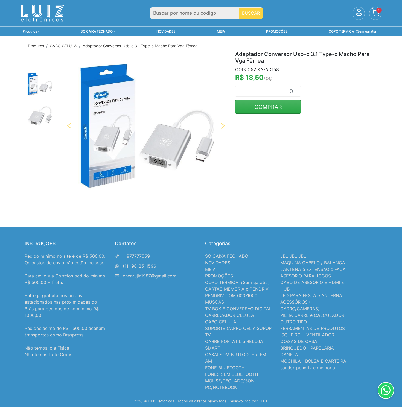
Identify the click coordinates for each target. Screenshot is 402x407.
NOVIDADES (166, 31)
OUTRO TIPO (293, 321)
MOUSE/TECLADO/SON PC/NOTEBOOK (229, 384)
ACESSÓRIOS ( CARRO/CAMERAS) (300, 305)
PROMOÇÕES (276, 31)
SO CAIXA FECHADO (226, 256)
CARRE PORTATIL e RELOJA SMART (234, 345)
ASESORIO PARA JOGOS (305, 276)
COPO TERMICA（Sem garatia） (354, 31)
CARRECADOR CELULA (229, 315)
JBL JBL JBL (293, 256)
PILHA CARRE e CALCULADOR (312, 315)
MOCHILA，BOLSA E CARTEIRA (313, 361)
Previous (69, 125)
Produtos (36, 45)
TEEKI (263, 401)
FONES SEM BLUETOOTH (231, 374)
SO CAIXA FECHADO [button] (97, 31)
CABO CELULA (63, 45)
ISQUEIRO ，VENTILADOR (307, 335)
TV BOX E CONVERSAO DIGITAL (238, 308)
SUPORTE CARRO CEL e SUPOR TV (238, 332)
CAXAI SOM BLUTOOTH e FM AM (235, 358)
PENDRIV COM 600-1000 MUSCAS (231, 299)
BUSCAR (251, 13)
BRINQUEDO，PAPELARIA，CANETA (309, 351)
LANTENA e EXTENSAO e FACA (313, 269)
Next (222, 125)
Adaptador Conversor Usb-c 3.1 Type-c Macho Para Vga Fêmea (140, 45)
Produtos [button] (30, 31)
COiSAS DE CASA (298, 341)
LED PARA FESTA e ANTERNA (311, 295)
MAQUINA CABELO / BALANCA (312, 262)
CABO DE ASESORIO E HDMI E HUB (312, 286)
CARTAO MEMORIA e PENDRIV (237, 289)
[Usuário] (359, 13)
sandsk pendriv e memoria (307, 367)
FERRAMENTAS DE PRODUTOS (312, 328)
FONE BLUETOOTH (225, 367)
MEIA (221, 31)
